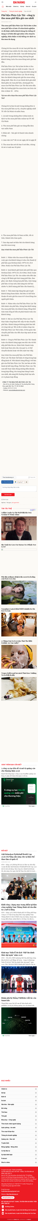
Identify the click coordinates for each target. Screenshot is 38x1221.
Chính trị (15, 6)
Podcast (4, 1158)
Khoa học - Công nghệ (8, 1120)
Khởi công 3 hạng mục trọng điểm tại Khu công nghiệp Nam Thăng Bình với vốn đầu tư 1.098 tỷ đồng (19, 907)
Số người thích (15, 502)
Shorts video (5, 1162)
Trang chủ (4, 11)
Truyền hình (5, 1143)
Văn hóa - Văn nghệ (7, 1104)
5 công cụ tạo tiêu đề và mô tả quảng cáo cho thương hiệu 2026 (18, 769)
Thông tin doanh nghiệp (15, 11)
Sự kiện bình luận (6, 1154)
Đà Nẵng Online (9, 1206)
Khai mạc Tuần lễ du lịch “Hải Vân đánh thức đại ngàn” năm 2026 (17, 953)
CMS (16, 1219)
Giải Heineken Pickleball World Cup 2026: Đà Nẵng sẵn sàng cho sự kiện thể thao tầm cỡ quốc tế (18, 856)
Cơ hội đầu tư (5, 1151)
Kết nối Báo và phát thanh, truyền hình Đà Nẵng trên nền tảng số (19, 1202)
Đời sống (4, 1108)
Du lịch (34, 6)
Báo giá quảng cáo (8, 1197)
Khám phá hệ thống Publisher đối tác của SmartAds (18, 999)
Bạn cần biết (27, 11)
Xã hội (22, 6)
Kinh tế (28, 6)
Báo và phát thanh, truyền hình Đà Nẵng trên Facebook (20, 1210)
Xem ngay (31, 806)
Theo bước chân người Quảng (11, 1124)
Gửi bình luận (8, 494)
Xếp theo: (3, 502)
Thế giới (4, 1116)
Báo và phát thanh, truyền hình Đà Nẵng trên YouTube (20, 1213)
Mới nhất (8, 6)
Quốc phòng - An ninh (8, 1127)
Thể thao (4, 1112)
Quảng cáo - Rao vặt (8, 1139)
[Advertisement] (19, 413)
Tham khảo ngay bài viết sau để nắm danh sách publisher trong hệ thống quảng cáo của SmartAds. (18, 1004)
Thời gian (8, 502)
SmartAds (7, 806)
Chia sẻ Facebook (8, 482)
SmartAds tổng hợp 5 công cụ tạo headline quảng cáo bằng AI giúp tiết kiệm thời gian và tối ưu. (18, 775)
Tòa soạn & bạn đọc (7, 1131)
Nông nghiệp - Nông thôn (9, 1147)
